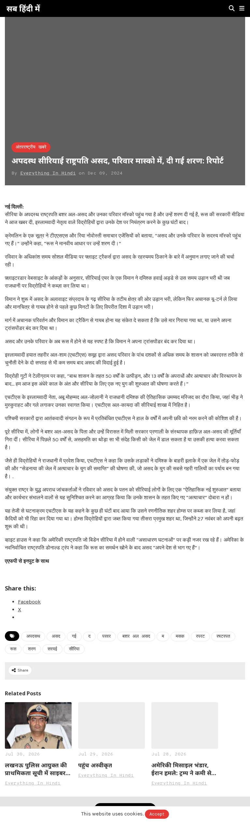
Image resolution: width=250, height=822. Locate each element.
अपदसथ (33, 636)
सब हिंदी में (23, 8)
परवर (106, 636)
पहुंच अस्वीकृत (95, 765)
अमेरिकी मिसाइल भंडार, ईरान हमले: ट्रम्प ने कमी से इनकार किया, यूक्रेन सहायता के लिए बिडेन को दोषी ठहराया (184, 769)
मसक (180, 636)
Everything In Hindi (48, 173)
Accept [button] (156, 814)
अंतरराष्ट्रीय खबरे (31, 147)
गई (74, 636)
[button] (241, 8)
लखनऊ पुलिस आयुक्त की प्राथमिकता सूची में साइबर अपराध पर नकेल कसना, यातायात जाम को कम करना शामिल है (38, 769)
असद (56, 636)
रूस (13, 649)
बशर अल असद (136, 636)
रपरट (200, 636)
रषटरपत (223, 636)
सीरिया (74, 649)
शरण (32, 649)
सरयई (52, 649)
